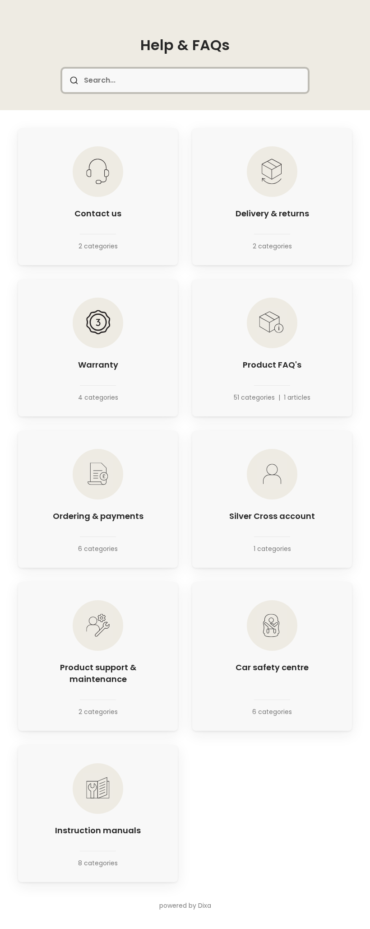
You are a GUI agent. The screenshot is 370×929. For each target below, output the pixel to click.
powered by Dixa (185, 905)
